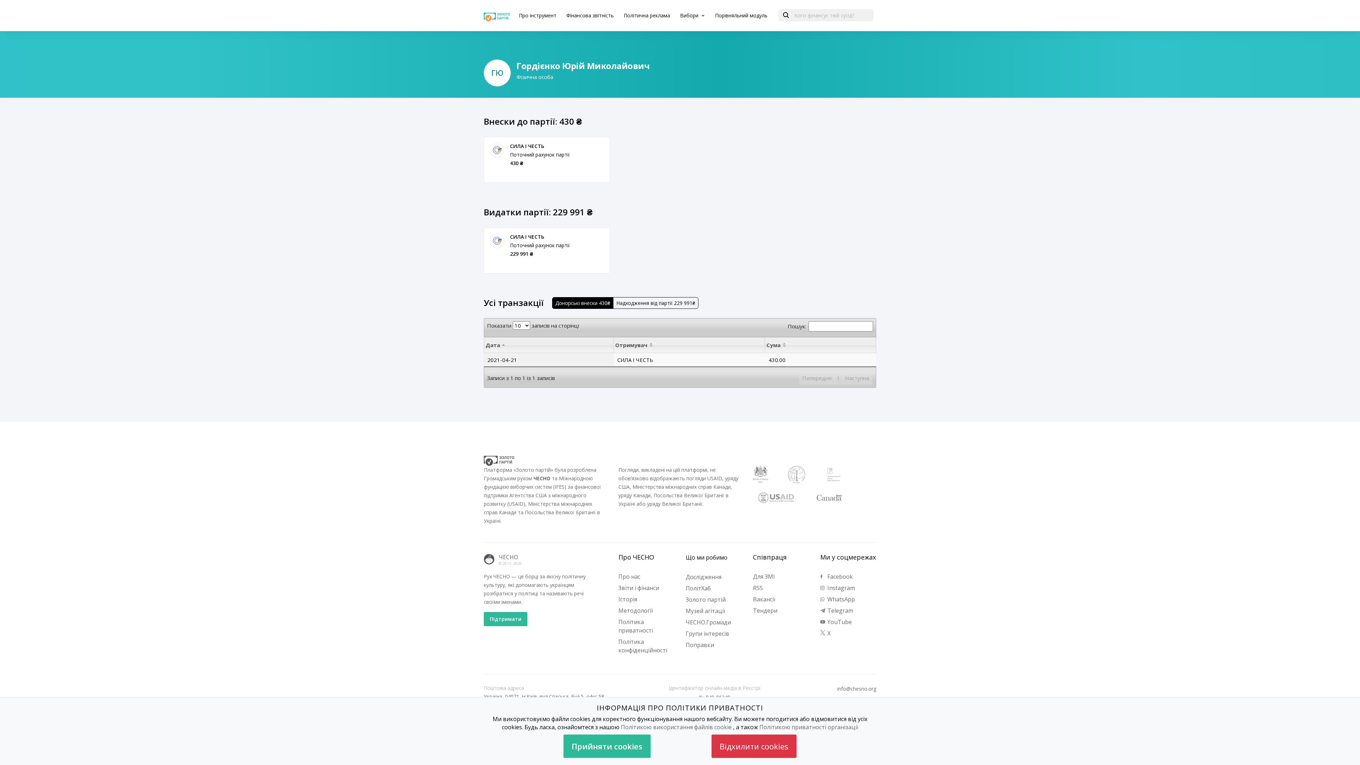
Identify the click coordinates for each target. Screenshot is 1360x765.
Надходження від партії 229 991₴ (655, 303)
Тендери (765, 610)
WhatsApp (840, 599)
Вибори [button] (690, 15)
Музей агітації (705, 611)
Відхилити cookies (754, 746)
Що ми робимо (706, 557)
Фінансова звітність (590, 15)
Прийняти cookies (607, 746)
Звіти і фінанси (638, 588)
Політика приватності (635, 626)
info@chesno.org (856, 689)
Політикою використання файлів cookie (676, 727)
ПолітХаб (698, 588)
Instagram (840, 588)
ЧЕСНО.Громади (708, 622)
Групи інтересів (707, 634)
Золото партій (706, 600)
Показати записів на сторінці (533, 325)
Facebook (839, 576)
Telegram (839, 610)
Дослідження (703, 577)
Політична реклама (647, 15)
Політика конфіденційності (642, 646)
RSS (758, 588)
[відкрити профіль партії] (497, 150)
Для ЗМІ (764, 576)
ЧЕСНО (508, 557)
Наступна (857, 377)
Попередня (817, 377)
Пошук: (797, 326)
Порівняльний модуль (741, 15)
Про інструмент (537, 15)
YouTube (839, 622)
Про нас (629, 576)
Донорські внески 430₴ (582, 303)
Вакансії (764, 599)
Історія (627, 599)
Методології (635, 610)
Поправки (700, 645)
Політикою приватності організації (808, 727)
